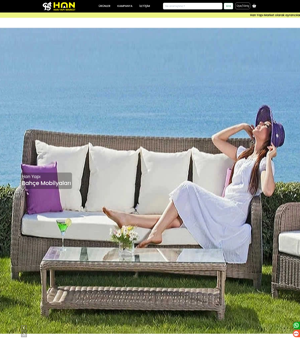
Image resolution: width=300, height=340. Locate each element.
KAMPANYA (124, 6)
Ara (228, 6)
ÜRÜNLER (104, 6)
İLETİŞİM (144, 6)
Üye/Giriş (242, 6)
